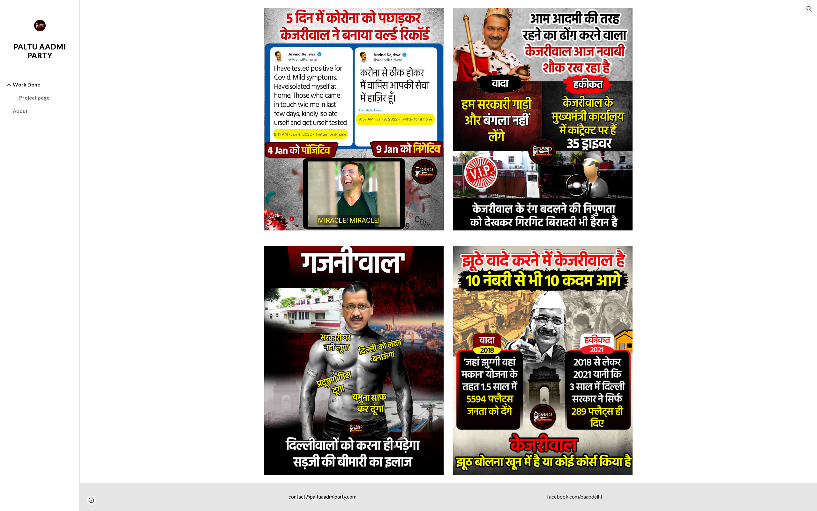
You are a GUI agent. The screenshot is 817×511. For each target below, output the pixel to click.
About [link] (20, 111)
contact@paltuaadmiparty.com (322, 496)
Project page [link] (34, 97)
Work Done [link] (26, 84)
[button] (809, 9)
